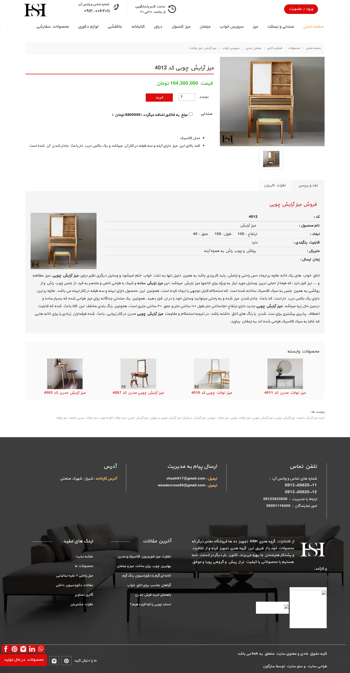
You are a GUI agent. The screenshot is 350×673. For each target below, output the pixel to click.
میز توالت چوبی (240, 418)
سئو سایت (294, 666)
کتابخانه (138, 26)
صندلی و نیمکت (280, 26)
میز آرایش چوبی (262, 418)
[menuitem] (308, 27)
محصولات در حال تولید (23, 660)
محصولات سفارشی (52, 26)
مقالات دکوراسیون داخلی (74, 585)
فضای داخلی (274, 48)
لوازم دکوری (88, 26)
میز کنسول (180, 26)
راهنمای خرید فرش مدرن (153, 595)
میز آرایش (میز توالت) (202, 48)
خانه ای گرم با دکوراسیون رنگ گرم (146, 575)
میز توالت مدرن (87, 418)
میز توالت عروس (218, 418)
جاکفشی (114, 26)
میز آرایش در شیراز (194, 418)
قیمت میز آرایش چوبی (289, 418)
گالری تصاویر (84, 595)
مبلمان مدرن (253, 48)
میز (255, 26)
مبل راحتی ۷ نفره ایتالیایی (74, 575)
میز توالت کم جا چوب (112, 418)
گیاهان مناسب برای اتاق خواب (149, 585)
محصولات (294, 48)
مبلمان (204, 26)
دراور (158, 26)
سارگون (269, 666)
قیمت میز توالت (65, 418)
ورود (309, 9)
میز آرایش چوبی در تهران (165, 418)
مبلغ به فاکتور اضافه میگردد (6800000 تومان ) (150, 115)
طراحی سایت (316, 666)
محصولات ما (84, 566)
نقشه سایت (84, 556)
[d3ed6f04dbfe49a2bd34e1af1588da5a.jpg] (271, 158)
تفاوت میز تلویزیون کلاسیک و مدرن (144, 556)
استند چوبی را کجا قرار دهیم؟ (150, 604)
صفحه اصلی (313, 26)
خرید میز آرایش (315, 418)
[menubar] (175, 27)
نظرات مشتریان (81, 604)
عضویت (295, 9)
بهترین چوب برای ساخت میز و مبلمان (144, 566)
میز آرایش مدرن (138, 418)
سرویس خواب (232, 26)
